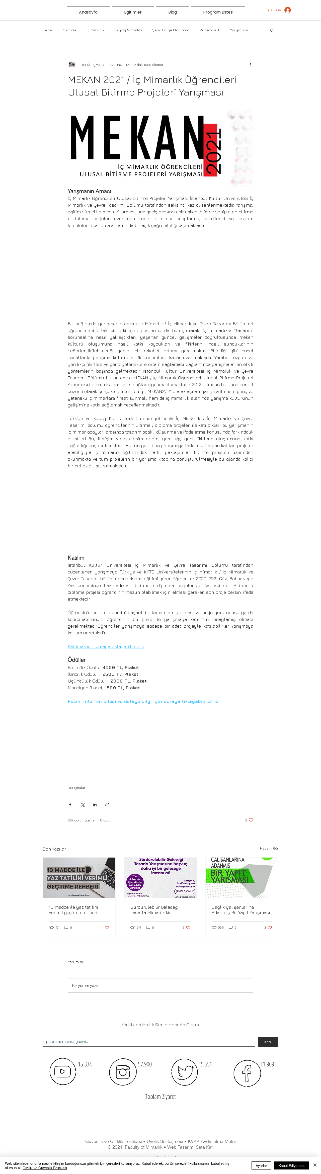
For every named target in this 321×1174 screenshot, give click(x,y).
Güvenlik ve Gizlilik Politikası (113, 1141)
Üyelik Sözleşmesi (165, 1141)
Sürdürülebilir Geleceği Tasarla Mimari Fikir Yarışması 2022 (154, 909)
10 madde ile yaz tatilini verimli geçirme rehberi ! (74, 909)
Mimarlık (69, 30)
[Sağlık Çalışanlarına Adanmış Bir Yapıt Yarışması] (242, 878)
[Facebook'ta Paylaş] (70, 804)
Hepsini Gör (269, 848)
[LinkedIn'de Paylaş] (94, 804)
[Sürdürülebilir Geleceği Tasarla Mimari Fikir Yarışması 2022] (160, 878)
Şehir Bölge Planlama (170, 30)
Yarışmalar (239, 30)
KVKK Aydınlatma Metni (212, 1141)
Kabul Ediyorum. (292, 1165)
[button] (272, 30)
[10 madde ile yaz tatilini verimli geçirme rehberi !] (79, 878)
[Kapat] (315, 1165)
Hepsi (48, 30)
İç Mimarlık (95, 30)
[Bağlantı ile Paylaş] (107, 804)
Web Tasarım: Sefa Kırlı (190, 1147)
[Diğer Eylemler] (250, 64)
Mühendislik (209, 30)
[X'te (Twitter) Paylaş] (82, 804)
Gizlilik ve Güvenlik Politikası (45, 1167)
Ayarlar (261, 1165)
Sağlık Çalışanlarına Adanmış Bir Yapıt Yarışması (241, 909)
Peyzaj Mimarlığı (128, 30)
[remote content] (160, 271)
